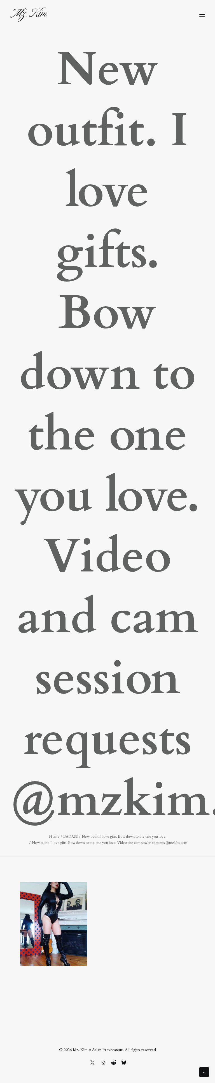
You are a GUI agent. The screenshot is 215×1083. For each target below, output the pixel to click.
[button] (202, 14)
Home (54, 836)
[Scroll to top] (204, 1072)
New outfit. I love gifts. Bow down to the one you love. (124, 836)
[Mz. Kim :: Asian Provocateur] (28, 15)
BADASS (70, 836)
